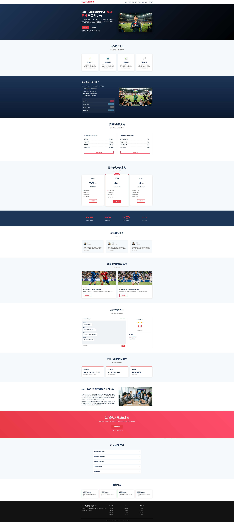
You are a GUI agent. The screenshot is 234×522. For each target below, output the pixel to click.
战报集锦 (111, 514)
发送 (123, 345)
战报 (143, 2)
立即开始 (93, 201)
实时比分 (111, 510)
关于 (146, 2)
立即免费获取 (117, 426)
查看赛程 (94, 27)
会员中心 (126, 514)
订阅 (136, 2)
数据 (133, 2)
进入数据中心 (135, 152)
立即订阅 (117, 201)
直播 (129, 2)
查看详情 (87, 295)
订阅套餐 (126, 508)
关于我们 (141, 512)
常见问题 (150, 2)
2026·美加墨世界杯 (88, 2)
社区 (139, 2)
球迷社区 (126, 510)
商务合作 (141, 510)
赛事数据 (111, 512)
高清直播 (111, 508)
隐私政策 (141, 514)
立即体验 (85, 27)
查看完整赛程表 (99, 152)
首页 (126, 2)
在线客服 (141, 508)
